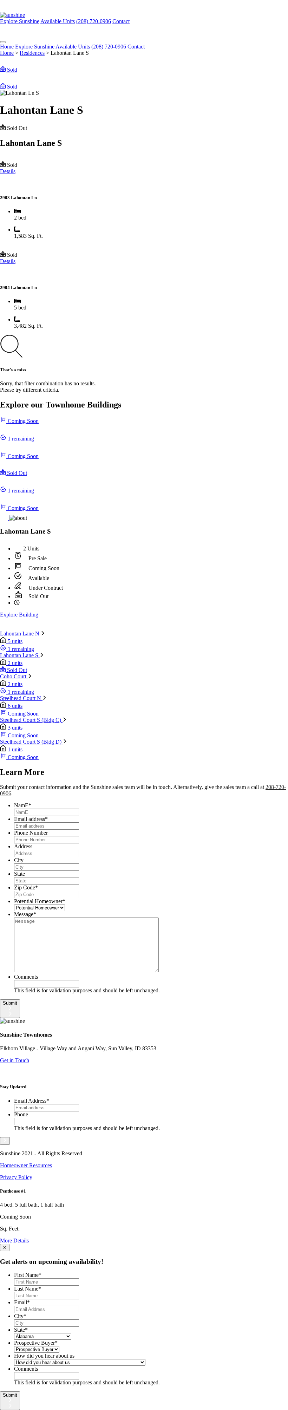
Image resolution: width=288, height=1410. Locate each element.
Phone (21, 1114)
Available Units (57, 21)
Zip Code (26, 887)
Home (7, 47)
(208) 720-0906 (93, 21)
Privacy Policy (16, 1177)
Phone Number (31, 833)
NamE (22, 805)
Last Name (27, 1289)
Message (25, 914)
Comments (26, 977)
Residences (32, 53)
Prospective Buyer (36, 1343)
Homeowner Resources (26, 1165)
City (19, 860)
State (19, 874)
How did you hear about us (44, 1356)
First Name (27, 1275)
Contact (136, 47)
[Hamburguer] (3, 42)
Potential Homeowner (39, 901)
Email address (31, 819)
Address (23, 846)
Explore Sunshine (19, 21)
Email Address (31, 1101)
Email (22, 1302)
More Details (14, 1240)
